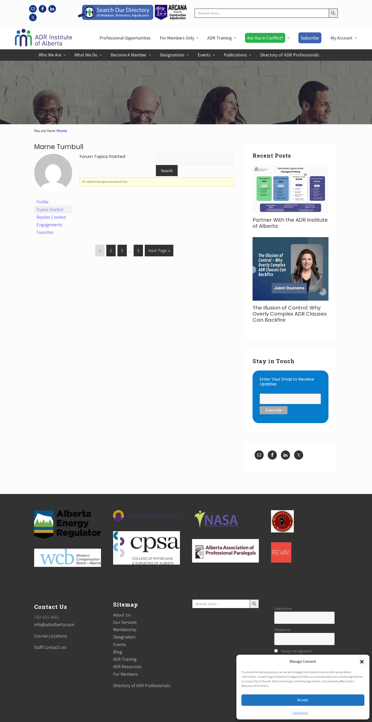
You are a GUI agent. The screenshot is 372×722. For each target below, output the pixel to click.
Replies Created (51, 217)
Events (119, 644)
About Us (122, 615)
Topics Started (49, 209)
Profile (42, 202)
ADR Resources (127, 666)
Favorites (44, 232)
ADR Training (124, 659)
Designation (124, 637)
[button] (361, 661)
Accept (302, 699)
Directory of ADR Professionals (141, 685)
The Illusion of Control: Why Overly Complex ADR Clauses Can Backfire (290, 313)
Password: (282, 629)
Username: (283, 608)
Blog (117, 652)
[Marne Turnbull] (53, 196)
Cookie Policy (300, 712)
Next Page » (159, 251)
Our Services (125, 622)
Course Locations (50, 636)
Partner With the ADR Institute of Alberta (290, 223)
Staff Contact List (50, 647)
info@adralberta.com (54, 624)
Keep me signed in (296, 650)
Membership (124, 629)
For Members (125, 674)
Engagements (49, 225)
